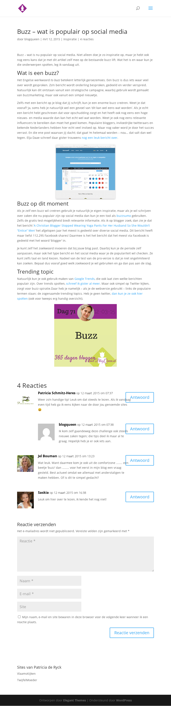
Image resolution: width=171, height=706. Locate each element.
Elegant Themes (74, 700)
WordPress (124, 700)
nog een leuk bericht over (99, 138)
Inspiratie (70, 39)
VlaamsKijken (26, 674)
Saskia (43, 492)
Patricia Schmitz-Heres (56, 393)
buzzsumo (124, 216)
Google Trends (84, 279)
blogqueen (31, 39)
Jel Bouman (47, 456)
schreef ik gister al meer (83, 283)
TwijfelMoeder (27, 680)
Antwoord (139, 397)
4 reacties (87, 39)
